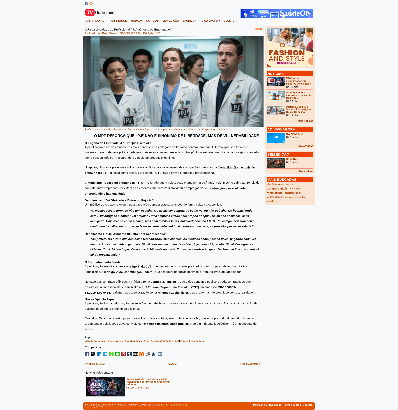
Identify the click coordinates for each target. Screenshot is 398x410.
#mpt (146, 341)
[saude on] (277, 13)
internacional (293, 192)
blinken (290, 184)
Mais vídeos (306, 146)
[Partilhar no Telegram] (105, 354)
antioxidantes (275, 197)
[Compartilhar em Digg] (135, 354)
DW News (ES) (294, 134)
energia (289, 197)
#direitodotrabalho (95, 341)
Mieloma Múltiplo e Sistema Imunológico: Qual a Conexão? (299, 109)
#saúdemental (275, 184)
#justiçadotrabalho (162, 341)
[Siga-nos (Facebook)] (86, 3)
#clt (177, 341)
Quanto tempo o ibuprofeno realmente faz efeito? (298, 95)
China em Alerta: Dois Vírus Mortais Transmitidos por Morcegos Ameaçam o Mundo (147, 382)
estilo (271, 201)
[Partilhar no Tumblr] (129, 354)
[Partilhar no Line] (117, 354)
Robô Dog (292, 159)
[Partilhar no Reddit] (147, 354)
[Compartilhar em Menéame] (141, 354)
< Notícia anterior (95, 364)
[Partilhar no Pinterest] (123, 354)
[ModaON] (290, 47)
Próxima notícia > (250, 364)
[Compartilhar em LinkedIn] (99, 354)
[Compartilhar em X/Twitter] (93, 354)
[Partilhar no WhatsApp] (111, 354)
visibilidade (274, 192)
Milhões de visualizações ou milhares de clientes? (298, 81)
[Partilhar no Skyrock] (153, 354)
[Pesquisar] (311, 3)
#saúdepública (133, 341)
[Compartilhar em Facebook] (87, 354)
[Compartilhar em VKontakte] (159, 354)
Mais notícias (305, 121)
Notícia (172, 364)
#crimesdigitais (277, 188)
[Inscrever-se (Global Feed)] (91, 3)
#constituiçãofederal (192, 341)
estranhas (300, 197)
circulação (295, 188)
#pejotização (115, 341)
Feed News (109, 33)
